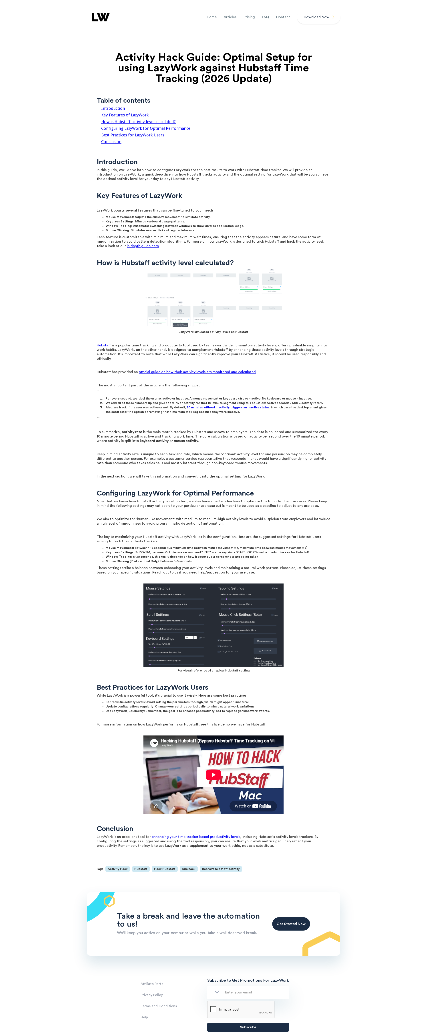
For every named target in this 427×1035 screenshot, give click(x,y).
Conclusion (111, 141)
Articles (230, 17)
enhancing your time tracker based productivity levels (196, 837)
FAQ (265, 17)
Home (212, 17)
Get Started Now (291, 924)
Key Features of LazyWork (125, 115)
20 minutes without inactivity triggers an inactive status (228, 407)
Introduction (113, 108)
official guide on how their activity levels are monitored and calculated (197, 372)
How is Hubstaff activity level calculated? (138, 121)
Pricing (249, 17)
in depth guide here (143, 246)
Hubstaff (104, 345)
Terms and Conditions (159, 1006)
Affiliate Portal (152, 984)
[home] (100, 17)
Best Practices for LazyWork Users (132, 135)
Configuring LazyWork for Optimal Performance (145, 128)
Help (144, 1017)
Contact (283, 17)
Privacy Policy (152, 995)
